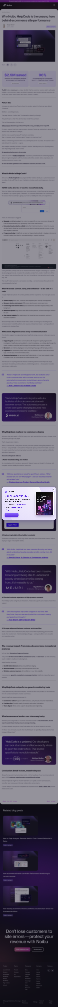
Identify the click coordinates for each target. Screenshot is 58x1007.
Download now (10, 514)
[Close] (54, 489)
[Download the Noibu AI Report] (29, 503)
